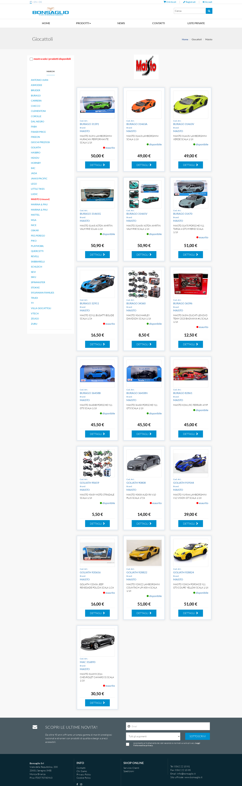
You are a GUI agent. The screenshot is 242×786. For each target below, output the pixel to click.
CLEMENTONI (38, 111)
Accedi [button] (208, 1)
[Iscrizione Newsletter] (129, 726)
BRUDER (35, 90)
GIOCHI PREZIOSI (40, 142)
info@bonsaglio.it (186, 773)
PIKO (34, 240)
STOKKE (35, 287)
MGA (33, 220)
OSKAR (35, 230)
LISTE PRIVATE (196, 23)
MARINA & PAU (39, 204)
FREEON (35, 136)
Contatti (81, 767)
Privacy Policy (84, 774)
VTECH (35, 313)
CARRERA (36, 100)
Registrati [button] (190, 1)
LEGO (34, 183)
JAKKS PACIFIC (39, 178)
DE (40, 1)
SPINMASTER (38, 282)
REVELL (35, 256)
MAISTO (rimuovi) (40, 199)
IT (31, 1)
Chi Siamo (82, 771)
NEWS (121, 23)
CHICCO (35, 105)
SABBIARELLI (38, 261)
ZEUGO (35, 318)
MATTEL (35, 214)
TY (32, 303)
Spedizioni (128, 771)
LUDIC (34, 194)
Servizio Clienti (131, 767)
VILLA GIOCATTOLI (41, 308)
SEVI (33, 271)
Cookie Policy (84, 777)
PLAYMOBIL (37, 246)
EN (35, 1)
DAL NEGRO (37, 121)
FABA (34, 126)
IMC (33, 168)
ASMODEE (36, 85)
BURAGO (36, 95)
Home (185, 39)
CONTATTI (158, 23)
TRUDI (34, 297)
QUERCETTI (37, 251)
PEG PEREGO (38, 235)
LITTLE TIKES (37, 188)
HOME (46, 23)
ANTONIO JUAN (39, 80)
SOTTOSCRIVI (197, 736)
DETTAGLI (96, 165)
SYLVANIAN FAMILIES (42, 292)
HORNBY (36, 162)
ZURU (34, 323)
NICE (33, 225)
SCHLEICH (36, 266)
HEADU (35, 157)
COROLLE (36, 116)
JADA (34, 173)
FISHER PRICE (38, 131)
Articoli (171, 1)
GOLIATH (36, 147)
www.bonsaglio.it (193, 777)
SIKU (33, 277)
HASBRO (35, 152)
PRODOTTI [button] (82, 23)
